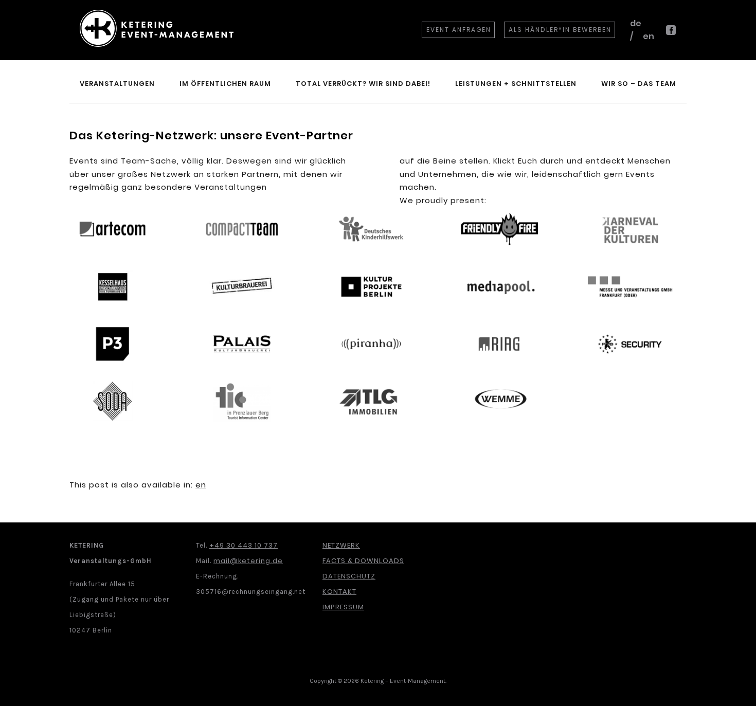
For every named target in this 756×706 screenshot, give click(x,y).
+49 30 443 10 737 (243, 545)
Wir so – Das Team (638, 83)
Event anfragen (458, 29)
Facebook (671, 34)
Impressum (343, 607)
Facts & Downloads (363, 561)
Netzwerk (341, 545)
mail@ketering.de (248, 561)
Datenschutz (348, 576)
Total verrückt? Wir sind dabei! (363, 83)
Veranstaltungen (117, 83)
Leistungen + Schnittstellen (516, 83)
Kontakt (339, 591)
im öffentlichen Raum (225, 83)
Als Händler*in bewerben (560, 29)
